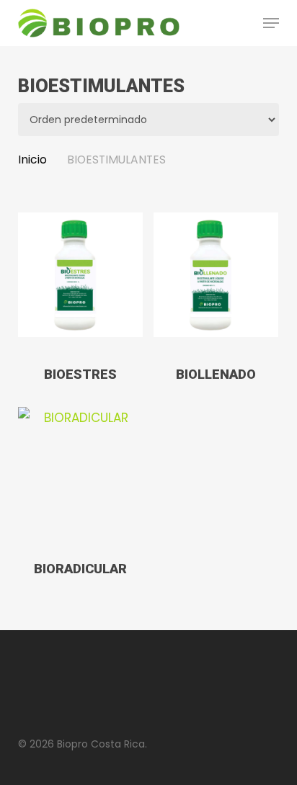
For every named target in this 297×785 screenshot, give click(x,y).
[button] (271, 23)
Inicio (32, 159)
